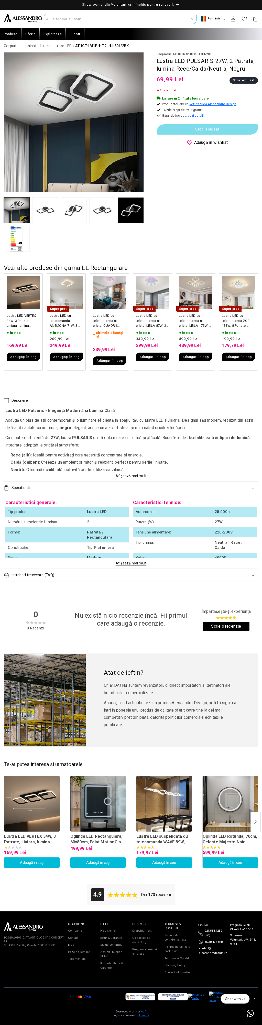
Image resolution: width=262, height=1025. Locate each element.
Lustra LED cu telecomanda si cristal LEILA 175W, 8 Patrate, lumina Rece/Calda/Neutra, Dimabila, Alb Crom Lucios (195, 321)
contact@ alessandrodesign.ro (213, 951)
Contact (73, 938)
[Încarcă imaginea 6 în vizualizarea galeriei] (17, 239)
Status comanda (111, 944)
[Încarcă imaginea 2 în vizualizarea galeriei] (45, 210)
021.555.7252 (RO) (213, 933)
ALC (143, 1011)
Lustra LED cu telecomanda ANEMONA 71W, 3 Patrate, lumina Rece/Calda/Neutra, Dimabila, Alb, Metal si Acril (65, 321)
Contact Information (178, 972)
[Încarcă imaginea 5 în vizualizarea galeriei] (131, 210)
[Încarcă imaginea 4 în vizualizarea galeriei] (102, 210)
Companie (75, 930)
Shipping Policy (175, 965)
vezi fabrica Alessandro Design (213, 104)
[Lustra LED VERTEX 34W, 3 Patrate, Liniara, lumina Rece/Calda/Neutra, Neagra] (32, 804)
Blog (71, 944)
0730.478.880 (214, 942)
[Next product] (255, 822)
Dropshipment (141, 930)
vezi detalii (196, 115)
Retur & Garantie (111, 938)
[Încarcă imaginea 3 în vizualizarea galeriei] (74, 210)
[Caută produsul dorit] (192, 18)
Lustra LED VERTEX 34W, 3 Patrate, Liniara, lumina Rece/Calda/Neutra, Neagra (22, 321)
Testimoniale (76, 959)
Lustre (45, 46)
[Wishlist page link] (244, 18)
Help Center (108, 930)
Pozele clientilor (79, 952)
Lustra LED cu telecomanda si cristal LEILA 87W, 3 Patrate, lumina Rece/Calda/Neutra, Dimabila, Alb (151, 321)
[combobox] (120, 19)
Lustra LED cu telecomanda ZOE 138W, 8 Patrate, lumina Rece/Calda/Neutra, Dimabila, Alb (237, 321)
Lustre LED (63, 46)
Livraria (144, 1015)
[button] (131, 400)
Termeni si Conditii (178, 958)
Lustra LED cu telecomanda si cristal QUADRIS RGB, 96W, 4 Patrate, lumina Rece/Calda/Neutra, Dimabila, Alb (108, 321)
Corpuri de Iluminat (20, 46)
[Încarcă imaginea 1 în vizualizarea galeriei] (17, 210)
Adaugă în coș (31, 862)
